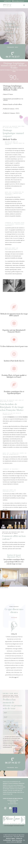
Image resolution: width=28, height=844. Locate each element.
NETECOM (19, 842)
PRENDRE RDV (12, 767)
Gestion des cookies (17, 840)
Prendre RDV (12, 47)
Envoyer (18, 750)
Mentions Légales (10, 838)
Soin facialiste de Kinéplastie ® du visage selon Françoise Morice (12, 407)
